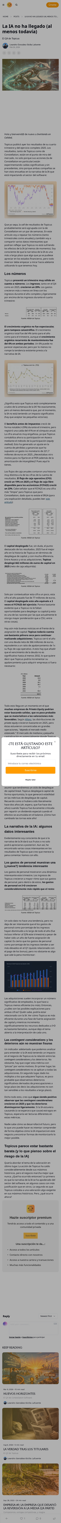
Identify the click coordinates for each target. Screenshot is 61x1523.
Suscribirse (30, 770)
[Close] (55, 742)
